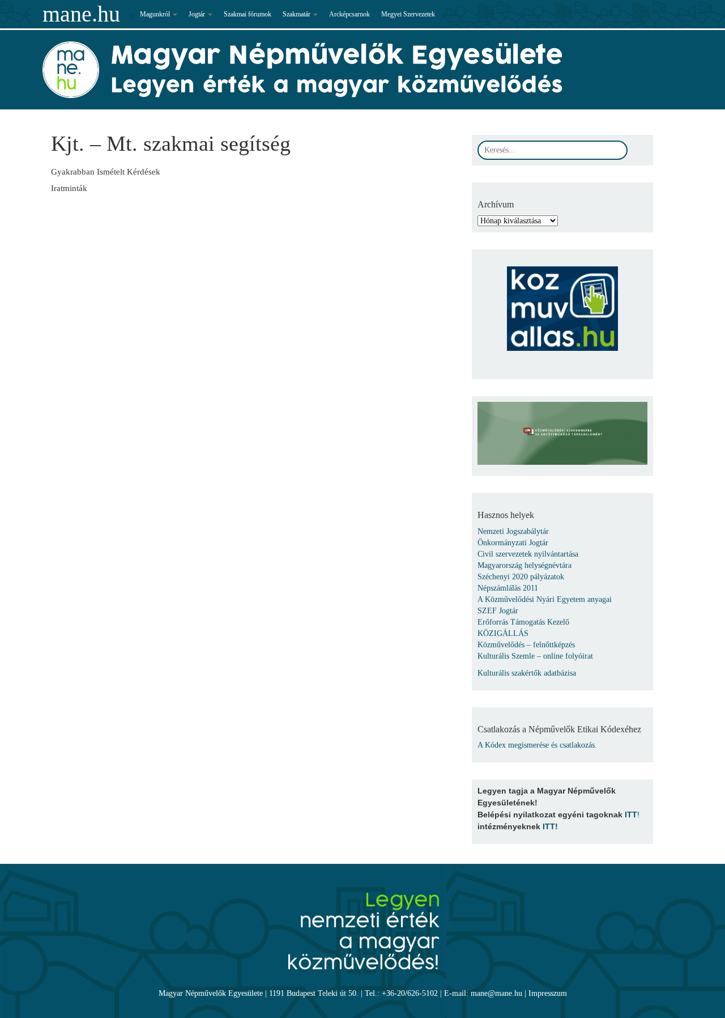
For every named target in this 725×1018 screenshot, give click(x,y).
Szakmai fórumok (247, 14)
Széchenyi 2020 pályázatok (520, 576)
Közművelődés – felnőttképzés (526, 645)
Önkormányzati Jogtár (512, 542)
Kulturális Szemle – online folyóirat (535, 656)
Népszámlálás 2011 (507, 588)
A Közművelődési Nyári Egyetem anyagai (544, 599)
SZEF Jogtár (497, 610)
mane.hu (81, 14)
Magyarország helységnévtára (524, 565)
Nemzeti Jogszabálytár (513, 531)
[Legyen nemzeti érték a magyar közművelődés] (362, 925)
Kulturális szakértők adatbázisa (526, 673)
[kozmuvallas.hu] (562, 303)
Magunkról (156, 14)
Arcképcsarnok (349, 14)
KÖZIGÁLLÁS (502, 633)
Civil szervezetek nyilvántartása (527, 554)
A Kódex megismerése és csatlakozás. (537, 745)
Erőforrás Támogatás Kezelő (523, 622)
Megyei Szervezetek (408, 14)
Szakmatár (297, 14)
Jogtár (198, 14)
